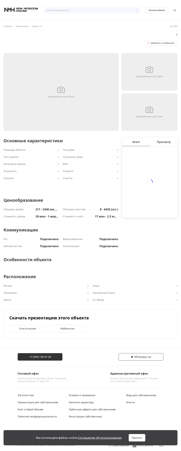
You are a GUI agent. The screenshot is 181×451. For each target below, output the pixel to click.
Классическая (27, 328)
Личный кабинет (156, 10)
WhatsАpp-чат (142, 356)
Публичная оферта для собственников (92, 409)
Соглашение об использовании (100, 438)
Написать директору (81, 402)
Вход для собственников (141, 395)
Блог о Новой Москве (30, 409)
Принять (137, 437)
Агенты (130, 402)
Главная (8, 26)
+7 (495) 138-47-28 (40, 356)
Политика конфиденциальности (37, 416)
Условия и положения (82, 395)
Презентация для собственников (38, 402)
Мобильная (67, 328)
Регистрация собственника (85, 416)
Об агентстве (26, 395)
